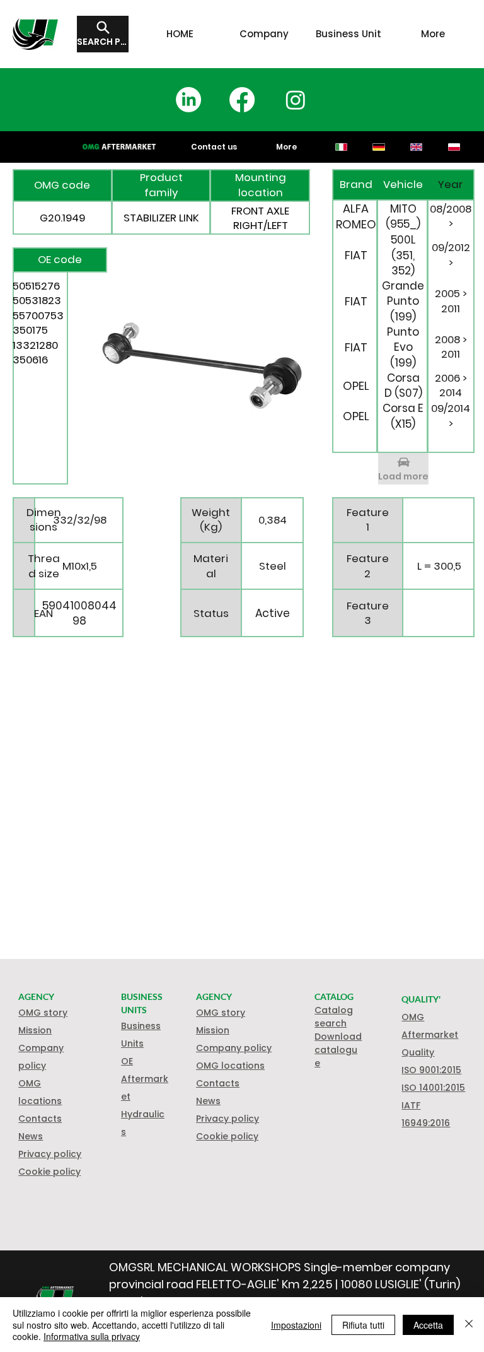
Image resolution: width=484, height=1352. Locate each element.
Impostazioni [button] (296, 1325)
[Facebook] (242, 99)
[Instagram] (295, 99)
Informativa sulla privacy (91, 1336)
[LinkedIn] (188, 99)
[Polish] (454, 147)
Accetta (428, 1325)
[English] (416, 147)
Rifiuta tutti (363, 1325)
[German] (379, 147)
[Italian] (341, 147)
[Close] (468, 1324)
